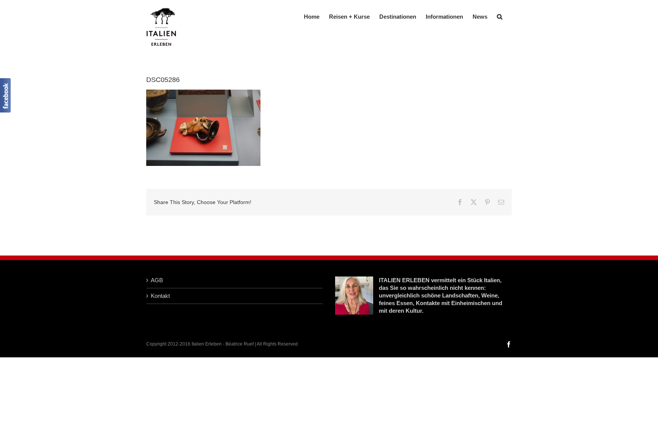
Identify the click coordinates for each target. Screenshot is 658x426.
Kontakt (160, 296)
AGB (157, 280)
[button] (499, 16)
